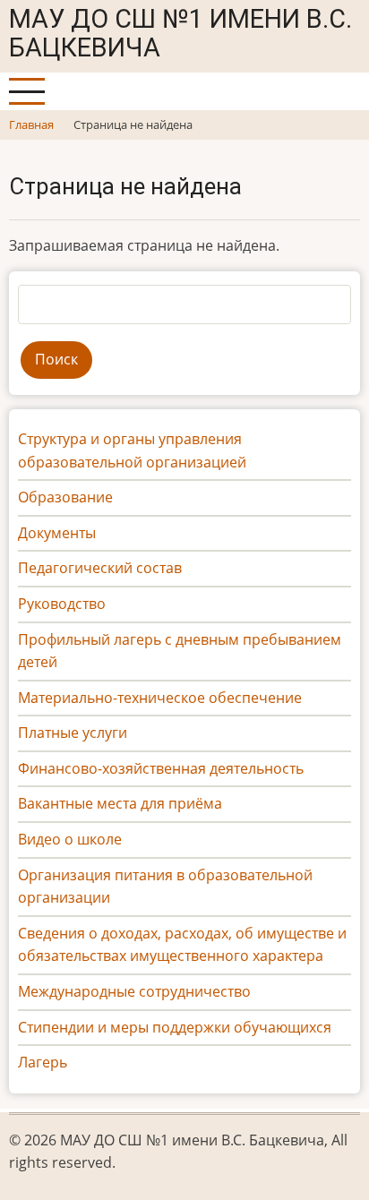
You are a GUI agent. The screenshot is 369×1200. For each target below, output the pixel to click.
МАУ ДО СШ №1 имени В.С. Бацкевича (180, 33)
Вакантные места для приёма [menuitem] (120, 803)
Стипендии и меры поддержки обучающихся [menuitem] (174, 1027)
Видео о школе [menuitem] (70, 839)
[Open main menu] (27, 91)
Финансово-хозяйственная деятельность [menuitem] (161, 768)
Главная (31, 124)
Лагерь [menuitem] (42, 1062)
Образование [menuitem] (65, 497)
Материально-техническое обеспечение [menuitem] (160, 697)
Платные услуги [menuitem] (72, 732)
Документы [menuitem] (57, 533)
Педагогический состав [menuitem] (100, 568)
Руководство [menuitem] (62, 603)
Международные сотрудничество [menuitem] (134, 991)
